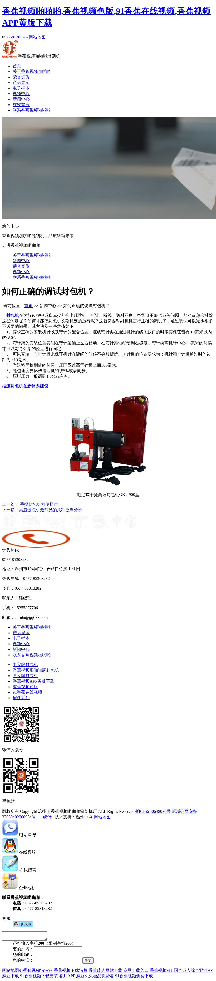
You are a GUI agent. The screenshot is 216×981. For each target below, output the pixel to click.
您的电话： (23, 960)
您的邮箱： (23, 954)
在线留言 (21, 104)
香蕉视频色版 (25, 686)
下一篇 (8, 510)
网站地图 (37, 37)
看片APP (67, 976)
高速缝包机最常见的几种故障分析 (50, 510)
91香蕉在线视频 (27, 692)
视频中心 (21, 93)
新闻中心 (21, 99)
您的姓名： (23, 949)
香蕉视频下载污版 (70, 970)
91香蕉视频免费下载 (134, 976)
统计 (47, 817)
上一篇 (8, 504)
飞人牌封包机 (25, 675)
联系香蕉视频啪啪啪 (32, 110)
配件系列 (21, 697)
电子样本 (21, 88)
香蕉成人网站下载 (105, 970)
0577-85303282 (15, 37)
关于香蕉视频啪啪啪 (32, 71)
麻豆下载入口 (136, 970)
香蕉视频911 (161, 970)
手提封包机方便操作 (39, 504)
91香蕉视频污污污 (36, 970)
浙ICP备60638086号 (153, 811)
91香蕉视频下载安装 (39, 976)
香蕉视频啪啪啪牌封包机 (36, 670)
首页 (17, 66)
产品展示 (21, 82)
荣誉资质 (21, 77)
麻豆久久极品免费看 (95, 976)
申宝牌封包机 (25, 664)
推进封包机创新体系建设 (25, 386)
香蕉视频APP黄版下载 (33, 681)
